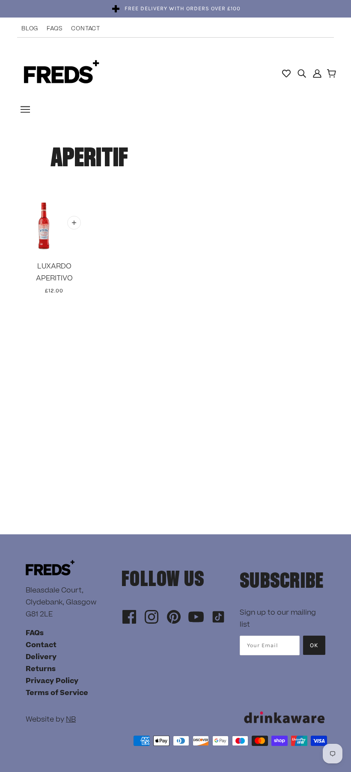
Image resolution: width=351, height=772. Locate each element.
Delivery (41, 657)
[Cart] (333, 74)
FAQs (54, 28)
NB (71, 719)
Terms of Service (57, 693)
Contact (85, 28)
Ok (314, 645)
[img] (301, 73)
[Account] (317, 73)
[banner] (61, 73)
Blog (29, 28)
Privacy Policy (52, 681)
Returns (41, 669)
